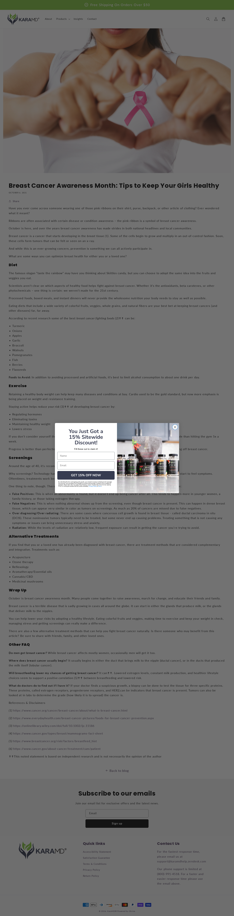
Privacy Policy (93, 486)
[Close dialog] (175, 427)
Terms (100, 486)
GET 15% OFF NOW (86, 475)
